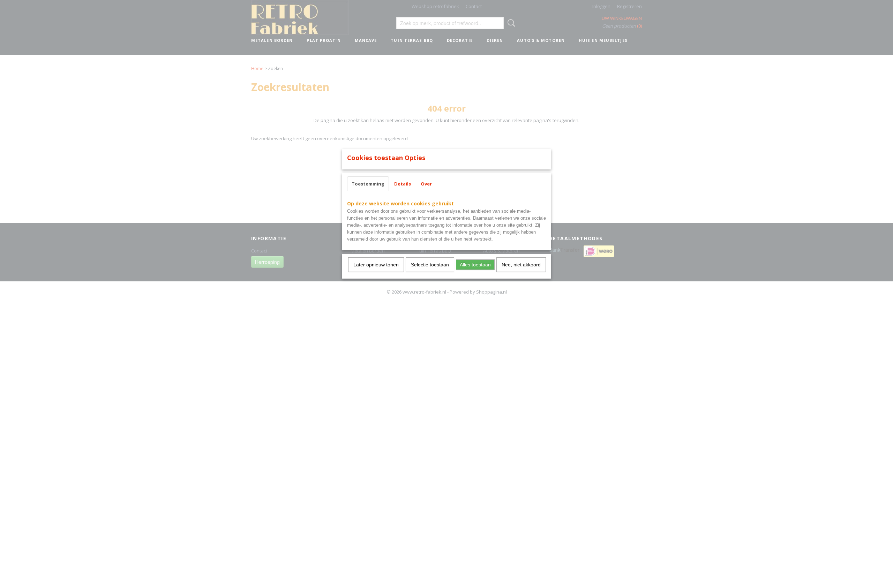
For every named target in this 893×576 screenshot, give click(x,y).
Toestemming (368, 184)
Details (402, 184)
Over (426, 184)
